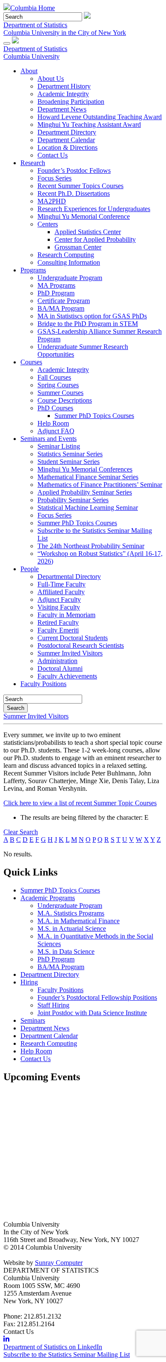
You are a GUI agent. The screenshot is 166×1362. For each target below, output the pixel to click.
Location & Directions (67, 147)
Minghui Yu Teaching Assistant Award (89, 124)
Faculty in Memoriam (66, 614)
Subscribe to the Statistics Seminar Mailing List (66, 1354)
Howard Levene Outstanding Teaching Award (99, 116)
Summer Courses (60, 392)
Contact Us (52, 155)
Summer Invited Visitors (70, 653)
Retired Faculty (58, 622)
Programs (33, 270)
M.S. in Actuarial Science (71, 928)
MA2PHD (51, 201)
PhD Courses (55, 408)
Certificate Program (63, 300)
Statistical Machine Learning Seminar (87, 507)
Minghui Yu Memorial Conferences (84, 469)
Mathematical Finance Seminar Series (87, 477)
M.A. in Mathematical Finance (78, 920)
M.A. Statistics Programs (70, 913)
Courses (31, 362)
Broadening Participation (70, 101)
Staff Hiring (53, 1005)
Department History (64, 86)
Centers (47, 224)
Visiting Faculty (58, 607)
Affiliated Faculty (61, 591)
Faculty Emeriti (58, 630)
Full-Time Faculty (61, 584)
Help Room (53, 423)
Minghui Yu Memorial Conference (83, 216)
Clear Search (20, 832)
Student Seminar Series (68, 461)
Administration (57, 660)
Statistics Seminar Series (70, 454)
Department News (61, 109)
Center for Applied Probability (95, 239)
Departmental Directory (69, 576)
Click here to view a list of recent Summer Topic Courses (80, 803)
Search (15, 708)
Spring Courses (58, 385)
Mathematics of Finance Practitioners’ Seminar (99, 484)
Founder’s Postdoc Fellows (74, 170)
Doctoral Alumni (60, 668)
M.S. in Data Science (65, 951)
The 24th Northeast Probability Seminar (90, 545)
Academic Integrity (63, 93)
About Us (50, 78)
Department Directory (66, 132)
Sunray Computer (59, 1262)
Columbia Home (32, 7)
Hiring (29, 982)
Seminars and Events (48, 438)
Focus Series (54, 178)
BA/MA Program (60, 308)
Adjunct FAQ (55, 431)
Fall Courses (54, 377)
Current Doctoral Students (72, 637)
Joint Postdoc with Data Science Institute (92, 1012)
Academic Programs (47, 897)
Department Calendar (66, 139)
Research (32, 162)
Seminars (32, 1020)
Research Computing (65, 254)
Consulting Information (68, 262)
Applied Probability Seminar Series (84, 492)
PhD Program (55, 293)
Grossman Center (77, 247)
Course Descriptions (64, 400)
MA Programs (56, 285)
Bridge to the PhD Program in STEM (87, 323)
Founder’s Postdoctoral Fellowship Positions (97, 997)
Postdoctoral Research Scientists (80, 645)
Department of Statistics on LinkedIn (52, 1347)
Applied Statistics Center (87, 231)
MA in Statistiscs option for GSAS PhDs (92, 316)
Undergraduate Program (69, 277)
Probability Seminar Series (73, 500)
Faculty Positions (43, 683)
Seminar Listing (58, 446)
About (28, 70)
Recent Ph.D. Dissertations (73, 193)
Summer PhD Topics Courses (94, 415)
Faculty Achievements (67, 676)
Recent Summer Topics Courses (80, 185)
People (29, 568)
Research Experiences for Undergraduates (93, 208)
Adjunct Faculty (59, 599)
